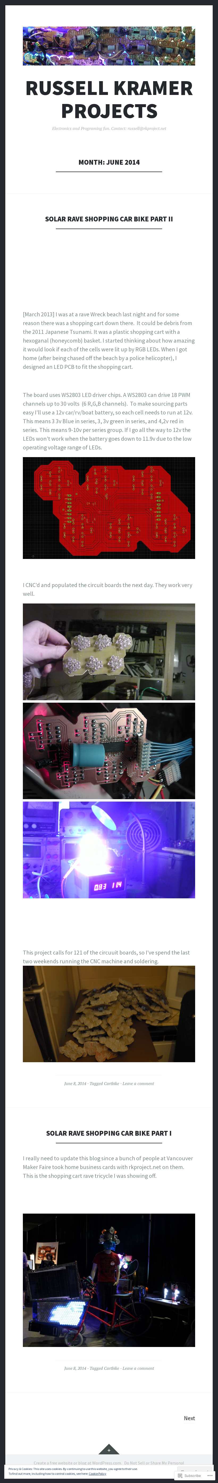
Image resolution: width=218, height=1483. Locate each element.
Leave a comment (138, 1083)
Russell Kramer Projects (109, 99)
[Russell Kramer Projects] (109, 46)
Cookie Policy (97, 1474)
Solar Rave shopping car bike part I (109, 1133)
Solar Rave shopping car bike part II (109, 219)
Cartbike (111, 1083)
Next (189, 1418)
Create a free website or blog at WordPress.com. (78, 1462)
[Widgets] (109, 1449)
